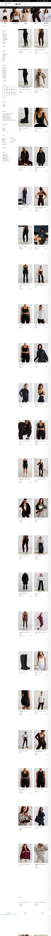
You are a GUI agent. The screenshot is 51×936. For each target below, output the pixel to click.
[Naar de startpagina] (18, 4)
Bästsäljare (6, 5)
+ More (4, 46)
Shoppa (6, 3)
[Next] (49, 16)
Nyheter (9, 3)
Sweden (47, 0)
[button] (31, 86)
